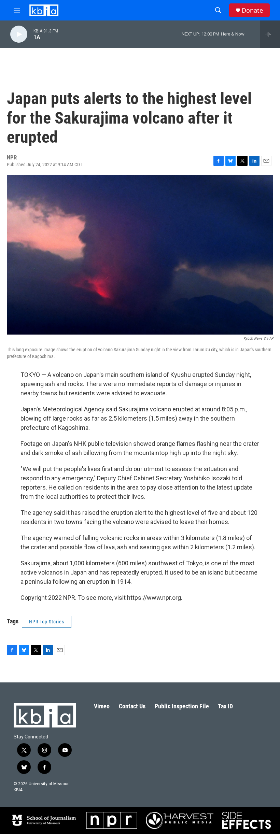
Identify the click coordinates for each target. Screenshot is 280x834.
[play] (18, 34)
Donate (252, 10)
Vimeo (102, 706)
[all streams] (270, 34)
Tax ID (225, 706)
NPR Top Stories (46, 621)
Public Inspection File (182, 706)
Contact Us (132, 706)
